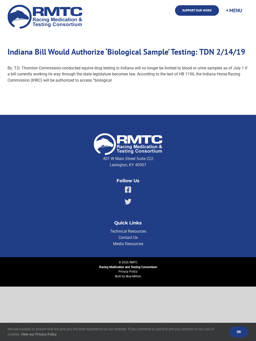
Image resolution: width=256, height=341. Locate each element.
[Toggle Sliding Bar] (233, 10)
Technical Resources (128, 231)
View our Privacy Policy (39, 334)
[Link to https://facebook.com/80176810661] (128, 189)
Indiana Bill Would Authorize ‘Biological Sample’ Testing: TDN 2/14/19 (126, 52)
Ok (239, 332)
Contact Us (128, 237)
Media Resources (128, 243)
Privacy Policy (128, 271)
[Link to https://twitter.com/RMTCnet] (128, 201)
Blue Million (133, 276)
